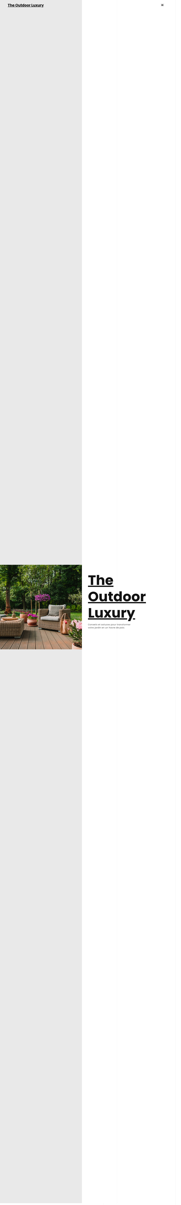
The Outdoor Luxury (26, 5)
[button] (162, 5)
